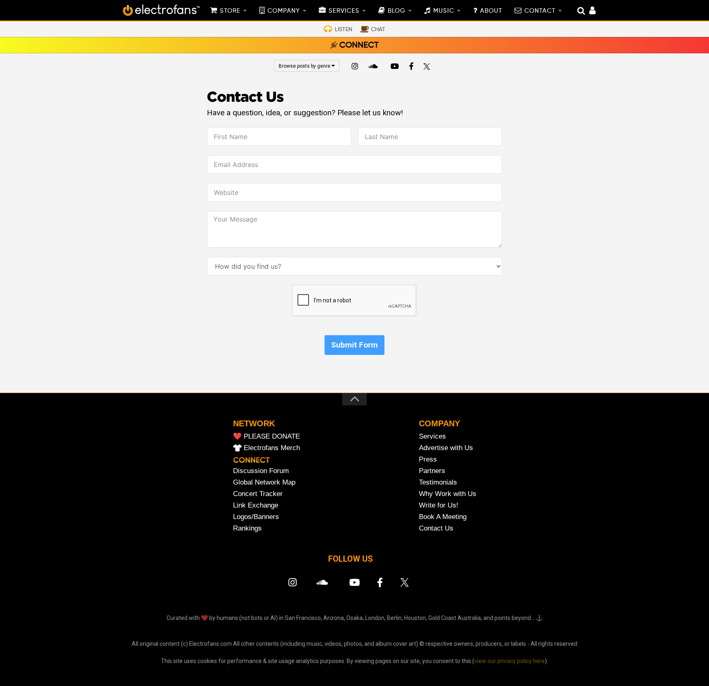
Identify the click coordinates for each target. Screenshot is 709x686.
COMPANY (284, 11)
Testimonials (438, 482)
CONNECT (359, 45)
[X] (428, 67)
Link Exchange (255, 505)
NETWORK (254, 423)
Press (428, 459)
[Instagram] (355, 67)
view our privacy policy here (509, 661)
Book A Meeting (443, 517)
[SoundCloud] (374, 67)
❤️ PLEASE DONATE (266, 436)
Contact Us (436, 528)
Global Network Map (264, 482)
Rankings (247, 528)
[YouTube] (394, 67)
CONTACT (540, 11)
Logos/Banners (256, 517)
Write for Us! (438, 505)
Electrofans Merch (272, 448)
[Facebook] (411, 67)
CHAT (378, 29)
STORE (230, 11)
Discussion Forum (261, 471)
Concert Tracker (258, 494)
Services (432, 436)
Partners (432, 471)
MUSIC (443, 11)
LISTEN (343, 29)
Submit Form (354, 345)
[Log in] (588, 11)
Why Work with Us (447, 494)
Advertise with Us (446, 448)
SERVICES (344, 11)
